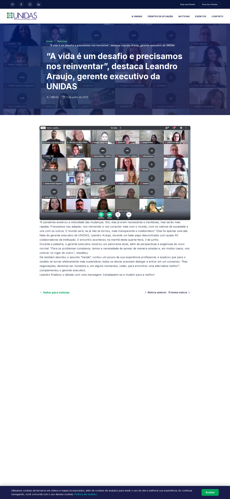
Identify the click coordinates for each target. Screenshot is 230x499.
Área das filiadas (210, 4)
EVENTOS (200, 16)
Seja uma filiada (187, 4)
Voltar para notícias (56, 292)
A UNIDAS (137, 16)
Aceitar (210, 492)
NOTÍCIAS (184, 16)
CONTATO (217, 16)
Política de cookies (85, 494)
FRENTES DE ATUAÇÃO (160, 16)
